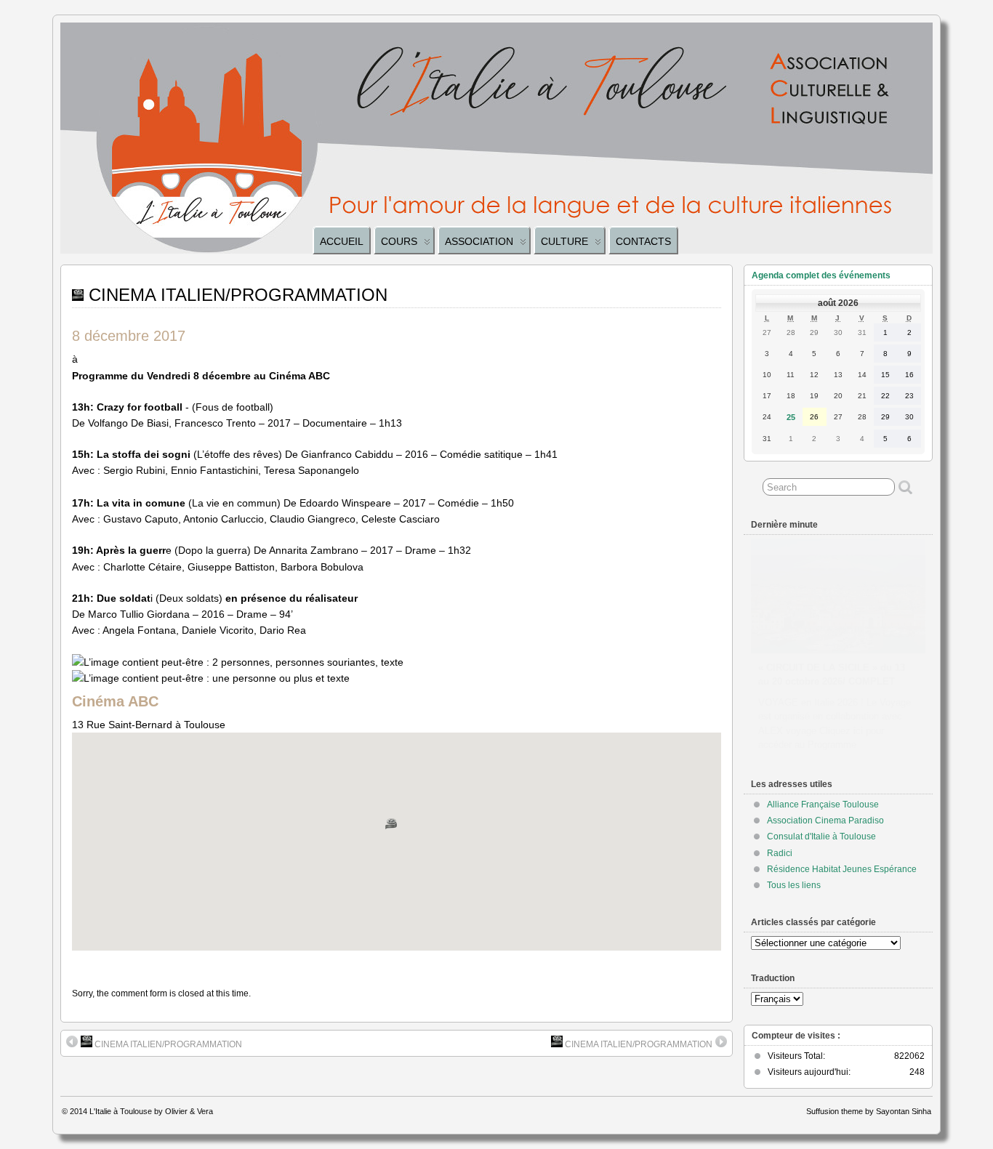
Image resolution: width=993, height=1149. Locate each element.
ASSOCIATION (479, 241)
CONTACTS (643, 241)
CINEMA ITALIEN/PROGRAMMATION (167, 1044)
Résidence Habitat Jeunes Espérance (842, 869)
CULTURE (564, 241)
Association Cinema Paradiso (825, 820)
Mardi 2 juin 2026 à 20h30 (815, 653)
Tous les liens (794, 885)
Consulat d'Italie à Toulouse (821, 836)
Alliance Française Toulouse (823, 804)
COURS (399, 241)
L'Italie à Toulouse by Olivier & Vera (151, 1111)
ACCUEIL (341, 241)
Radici (779, 853)
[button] (397, 830)
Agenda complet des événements (821, 275)
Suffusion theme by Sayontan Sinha (868, 1111)
